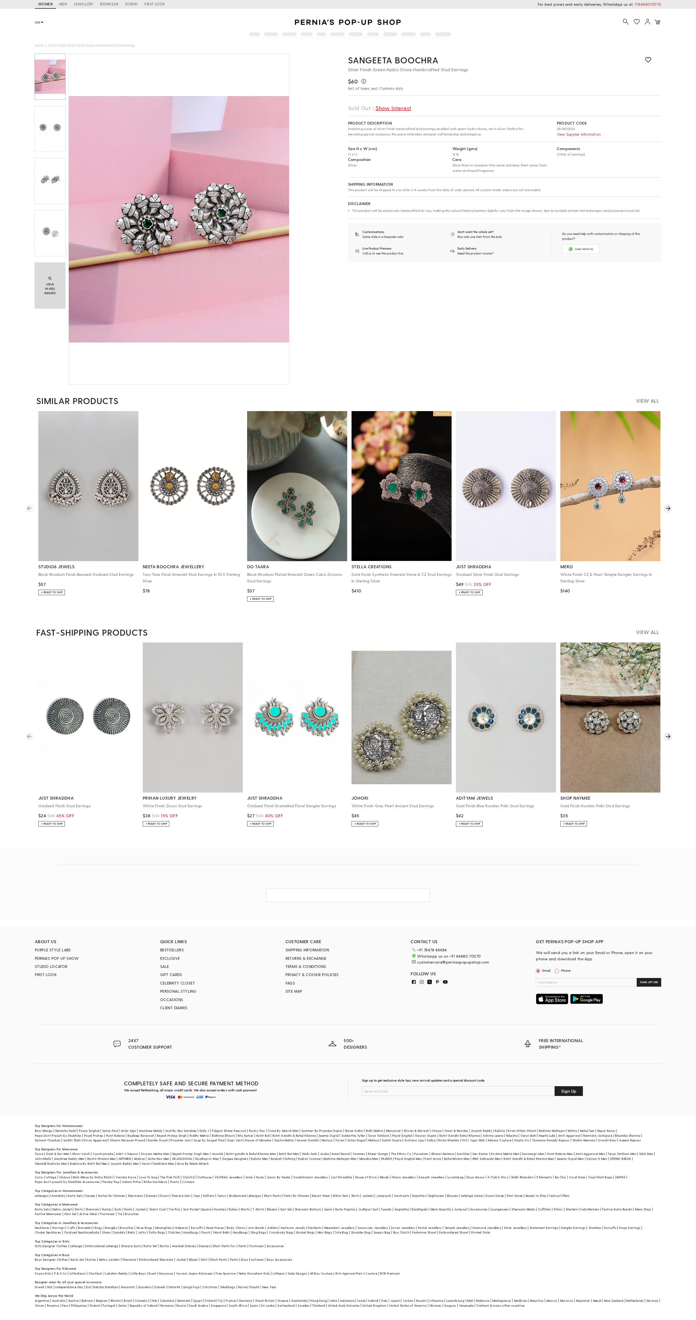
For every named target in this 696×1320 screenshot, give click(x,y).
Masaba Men (368, 1158)
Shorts (245, 1209)
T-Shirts (258, 1209)
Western (572, 1209)
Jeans (328, 1209)
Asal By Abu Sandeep (181, 1130)
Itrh (464, 1140)
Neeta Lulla (547, 1135)
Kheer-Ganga (378, 1154)
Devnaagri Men (533, 1154)
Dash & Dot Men (58, 1154)
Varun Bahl (528, 1135)
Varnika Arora (126, 1177)
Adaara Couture (499, 1140)
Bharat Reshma (442, 1154)
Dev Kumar (481, 1154)
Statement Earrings (544, 1227)
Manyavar (393, 1130)
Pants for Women (296, 1195)
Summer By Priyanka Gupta (322, 1130)
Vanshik (217, 1154)
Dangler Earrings (573, 1227)
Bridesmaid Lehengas (245, 1195)
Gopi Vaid (235, 1140)
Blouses (452, 1195)
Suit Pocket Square (197, 1209)
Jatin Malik (43, 1158)
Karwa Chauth (249, 1287)
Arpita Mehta (284, 1140)
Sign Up (568, 1091)
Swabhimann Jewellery (310, 1177)
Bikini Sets (340, 1195)
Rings (98, 1227)
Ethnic (558, 1209)
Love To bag (148, 1177)
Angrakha (401, 1209)
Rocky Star (257, 1130)
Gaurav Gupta (426, 1135)
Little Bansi (78, 1273)
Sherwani (93, 1209)
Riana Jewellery (404, 1177)
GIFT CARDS (171, 974)
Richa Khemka (448, 1140)
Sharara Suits (131, 1246)
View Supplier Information (579, 134)
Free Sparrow (226, 1273)
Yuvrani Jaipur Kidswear (194, 1273)
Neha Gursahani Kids (254, 1273)
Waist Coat (157, 1209)
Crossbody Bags (281, 1232)
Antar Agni (128, 1130)
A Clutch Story (498, 1177)
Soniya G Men (596, 1158)
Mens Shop (643, 1209)
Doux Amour (476, 1177)
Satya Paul (110, 1130)
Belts (131, 1232)
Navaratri (128, 1287)
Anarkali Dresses (184, 1246)
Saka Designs (297, 1273)
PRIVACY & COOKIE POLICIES (312, 974)
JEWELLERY (83, 4)
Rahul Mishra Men (457, 1158)
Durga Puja (191, 1287)
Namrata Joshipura (597, 1135)
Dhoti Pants (272, 1195)
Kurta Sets (75, 1195)
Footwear (107, 1214)
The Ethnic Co (401, 1154)
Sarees (90, 1195)
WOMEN (45, 4)
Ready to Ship (536, 1195)
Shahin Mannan (584, 1140)
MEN (63, 4)
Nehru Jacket (62, 1209)
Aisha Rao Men (158, 1158)
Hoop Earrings (629, 1227)
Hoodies (220, 1209)
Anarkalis (58, 1195)
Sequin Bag (382, 1232)
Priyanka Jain (180, 1140)
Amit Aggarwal (569, 1135)
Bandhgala (420, 1209)
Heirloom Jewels (293, 1227)
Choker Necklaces (48, 1232)
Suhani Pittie (131, 1182)
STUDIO (131, 4)
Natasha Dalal (65, 1130)
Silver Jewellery (515, 1227)
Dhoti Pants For (224, 1246)
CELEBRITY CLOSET (177, 983)
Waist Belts (221, 1232)
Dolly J (204, 1130)
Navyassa (166, 1273)
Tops (196, 1195)
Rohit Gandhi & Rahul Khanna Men (529, 1158)
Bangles (111, 1227)
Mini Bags (325, 1232)
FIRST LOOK (154, 4)
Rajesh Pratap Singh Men (190, 1154)
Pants (128, 1209)
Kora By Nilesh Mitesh (193, 1163)
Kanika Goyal (158, 1140)
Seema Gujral (329, 1135)
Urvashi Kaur (607, 1140)
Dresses (151, 1195)
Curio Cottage (45, 1177)
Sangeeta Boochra (393, 60)
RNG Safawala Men (487, 1158)
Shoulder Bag (361, 1232)
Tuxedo (386, 1209)
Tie (120, 1214)
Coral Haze (577, 1177)
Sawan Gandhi (308, 1140)
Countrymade (103, 1154)
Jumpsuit (461, 1209)
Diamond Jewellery (487, 1227)
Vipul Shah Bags (600, 1177)
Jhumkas (594, 1227)
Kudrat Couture (309, 1158)
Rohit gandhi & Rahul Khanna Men (251, 1154)
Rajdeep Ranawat (141, 1135)
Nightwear (436, 1195)
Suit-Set (286, 1209)
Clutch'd (189, 1177)
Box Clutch (401, 1232)
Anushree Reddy (151, 1130)
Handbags (190, 1232)
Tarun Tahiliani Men (622, 1154)
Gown (164, 1195)
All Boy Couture (321, 1273)
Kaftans (209, 1195)
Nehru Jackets (109, 1259)
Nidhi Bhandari (522, 1177)
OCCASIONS (171, 999)
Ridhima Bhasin (223, 1135)
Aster (249, 1177)
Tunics (221, 1195)
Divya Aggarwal (95, 1140)
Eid (88, 1287)
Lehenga (76, 1246)
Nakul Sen (587, 1130)
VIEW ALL (647, 400)
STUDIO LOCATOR (51, 966)
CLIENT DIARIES (174, 1007)
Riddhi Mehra (199, 1135)
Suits (118, 1209)
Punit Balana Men (560, 1154)
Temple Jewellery (457, 1227)
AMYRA (620, 1177)
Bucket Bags (305, 1232)
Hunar (260, 1177)
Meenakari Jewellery (339, 1227)
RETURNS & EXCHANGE (306, 958)
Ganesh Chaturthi (167, 1287)
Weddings (227, 1287)
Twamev (359, 1154)
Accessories (478, 1209)
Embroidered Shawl (453, 1232)
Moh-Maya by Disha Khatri (93, 1177)
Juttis (142, 1232)
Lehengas (42, 1195)
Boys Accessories (279, 1259)
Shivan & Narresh (416, 1130)
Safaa (431, 1140)
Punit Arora (432, 1158)
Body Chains (236, 1227)
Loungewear (499, 1209)
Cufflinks (544, 1209)
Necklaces (42, 1227)
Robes (233, 1209)
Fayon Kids (43, 1273)
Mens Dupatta (441, 1209)
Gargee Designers (235, 1158)
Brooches (132, 1214)
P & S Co (60, 1273)
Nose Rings (144, 1227)
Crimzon (188, 1182)
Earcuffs (197, 1227)
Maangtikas (164, 1227)
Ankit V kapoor (127, 1154)
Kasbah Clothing (283, 1158)
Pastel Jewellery (430, 1227)
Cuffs (71, 1227)
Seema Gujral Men (570, 1158)
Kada (95, 1232)
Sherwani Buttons (308, 1209)
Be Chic (560, 1177)
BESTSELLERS (172, 950)
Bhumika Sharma (627, 1135)
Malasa (373, 1140)
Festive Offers (559, 1195)
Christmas (209, 1287)
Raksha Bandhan (105, 1287)
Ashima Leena (493, 1135)
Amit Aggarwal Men (590, 1154)
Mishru (572, 1130)
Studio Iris (521, 1140)
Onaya (437, 1130)
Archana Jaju (414, 1140)
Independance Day (69, 1287)
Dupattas (419, 1195)
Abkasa (139, 1158)
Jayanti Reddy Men (124, 1163)
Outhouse (204, 1177)
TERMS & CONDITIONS (305, 966)
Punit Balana (115, 1135)
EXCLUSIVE (170, 958)
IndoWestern (589, 1209)
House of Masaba (258, 1140)
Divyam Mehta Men (155, 1154)
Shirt (204, 1259)
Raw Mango (44, 1130)
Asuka (324, 1154)
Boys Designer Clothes (51, 1259)
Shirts (78, 1209)
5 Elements (544, 1177)
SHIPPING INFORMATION (307, 950)
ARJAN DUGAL (182, 1158)
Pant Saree (515, 1195)
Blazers (272, 1209)
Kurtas (106, 1209)
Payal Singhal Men (408, 1158)
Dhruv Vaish (81, 1154)
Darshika (463, 1154)
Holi (50, 1287)
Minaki (385, 1177)
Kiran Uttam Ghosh (522, 1130)
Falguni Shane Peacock (229, 1130)
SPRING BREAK (620, 1158)
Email (546, 970)
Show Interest (393, 108)
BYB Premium (390, 1273)
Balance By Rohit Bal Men (89, 1163)
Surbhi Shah (72, 1140)
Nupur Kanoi (606, 1130)
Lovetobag (456, 1177)
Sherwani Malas (523, 1209)
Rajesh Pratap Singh (172, 1135)
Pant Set (70, 1214)
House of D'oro (366, 1177)
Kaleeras (181, 1227)
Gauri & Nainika (456, 1130)
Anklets (272, 1227)
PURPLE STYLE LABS (53, 950)
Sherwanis (135, 1195)
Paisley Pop (110, 1182)
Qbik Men (646, 1154)
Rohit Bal (263, 1135)
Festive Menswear (48, 1214)
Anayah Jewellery (431, 1177)
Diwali (39, 1287)
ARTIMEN (125, 1158)
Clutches (174, 1232)
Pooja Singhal (89, 1130)
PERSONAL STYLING (178, 991)
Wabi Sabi (310, 1154)
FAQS (290, 983)
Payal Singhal (402, 1135)
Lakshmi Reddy (116, 1273)
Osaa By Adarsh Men (283, 1130)
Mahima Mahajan (552, 1130)
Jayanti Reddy (481, 1130)
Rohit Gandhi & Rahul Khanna (294, 1135)
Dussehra (144, 1287)
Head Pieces (215, 1227)
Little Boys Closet (143, 1273)
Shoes (106, 1232)
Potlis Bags (157, 1232)
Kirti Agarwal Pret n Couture (356, 1273)
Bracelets (85, 1227)
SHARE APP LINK (649, 982)
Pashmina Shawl (424, 1232)
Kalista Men (259, 1158)
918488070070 (648, 4)
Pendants (314, 1227)
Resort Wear (321, 1195)
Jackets (368, 1195)
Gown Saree (494, 1195)
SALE (164, 966)
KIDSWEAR (109, 4)
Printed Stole (480, 1232)
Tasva (39, 1154)
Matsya (327, 1140)
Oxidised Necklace (78, 1232)
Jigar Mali (477, 1140)
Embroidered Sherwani (156, 1259)
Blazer (193, 1259)
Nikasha (512, 1135)
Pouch (205, 1232)
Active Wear (88, 1214)
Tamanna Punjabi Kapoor (551, 1140)
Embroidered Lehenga (101, 1246)
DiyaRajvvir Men (207, 1158)
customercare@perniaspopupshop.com (453, 962)
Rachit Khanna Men (101, 1158)
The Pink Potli (170, 1177)
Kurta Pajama (345, 1209)
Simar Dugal (356, 1140)
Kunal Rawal (341, 1154)
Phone (566, 970)
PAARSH (386, 1158)
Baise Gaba (354, 1130)
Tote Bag (341, 1232)
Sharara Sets (181, 1195)
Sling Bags (258, 1232)
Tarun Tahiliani (378, 1135)
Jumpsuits (383, 1195)
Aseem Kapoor (630, 1140)
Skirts (355, 1195)
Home (39, 45)
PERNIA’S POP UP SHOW (57, 958)
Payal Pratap (93, 1135)
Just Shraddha (341, 1177)
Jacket (181, 1259)
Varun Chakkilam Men (158, 1163)
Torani (339, 1140)
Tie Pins (174, 1209)
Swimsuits (401, 1195)
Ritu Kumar (246, 1135)
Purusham (421, 1154)
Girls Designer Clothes (51, 1246)
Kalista (500, 1130)
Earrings (58, 1227)
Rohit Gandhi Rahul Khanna (459, 1135)
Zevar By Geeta (279, 1177)
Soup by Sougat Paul (209, 1140)
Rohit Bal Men (289, 1154)
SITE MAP (293, 991)
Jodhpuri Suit (368, 1209)
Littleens (279, 1273)
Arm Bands (256, 1227)
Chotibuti (96, 1273)
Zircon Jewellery (403, 1227)
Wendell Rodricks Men (51, 1163)
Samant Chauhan (48, 1140)
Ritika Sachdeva (155, 1182)
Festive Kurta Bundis (617, 1209)
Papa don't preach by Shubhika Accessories (67, 1182)
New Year (269, 1287)
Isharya (64, 1177)
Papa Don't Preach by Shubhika (58, 1135)
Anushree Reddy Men (69, 1158)
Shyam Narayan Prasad (127, 1140)
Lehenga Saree (472, 1195)
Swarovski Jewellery (373, 1227)
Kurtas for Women (111, 1195)
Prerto (174, 1182)
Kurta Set (150, 1246)
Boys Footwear (252, 1259)
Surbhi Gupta (392, 1140)
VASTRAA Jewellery (229, 1177)
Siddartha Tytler (353, 1135)
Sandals (119, 1232)
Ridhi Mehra (374, 1130)
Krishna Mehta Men (505, 1154)
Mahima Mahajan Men (340, 1158)
